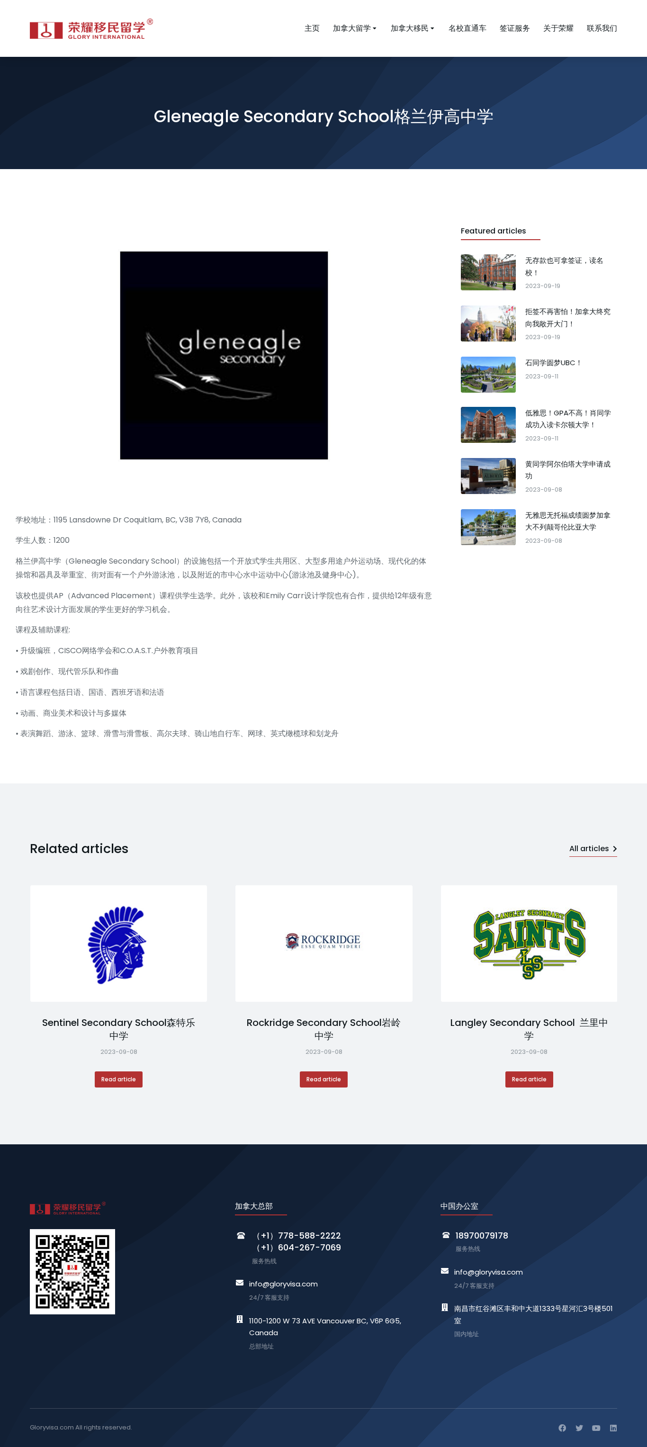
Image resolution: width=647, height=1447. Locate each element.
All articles (589, 848)
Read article (118, 1079)
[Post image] (118, 943)
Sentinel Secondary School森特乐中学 (118, 1029)
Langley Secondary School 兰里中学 (529, 1029)
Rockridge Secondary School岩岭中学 (324, 1029)
